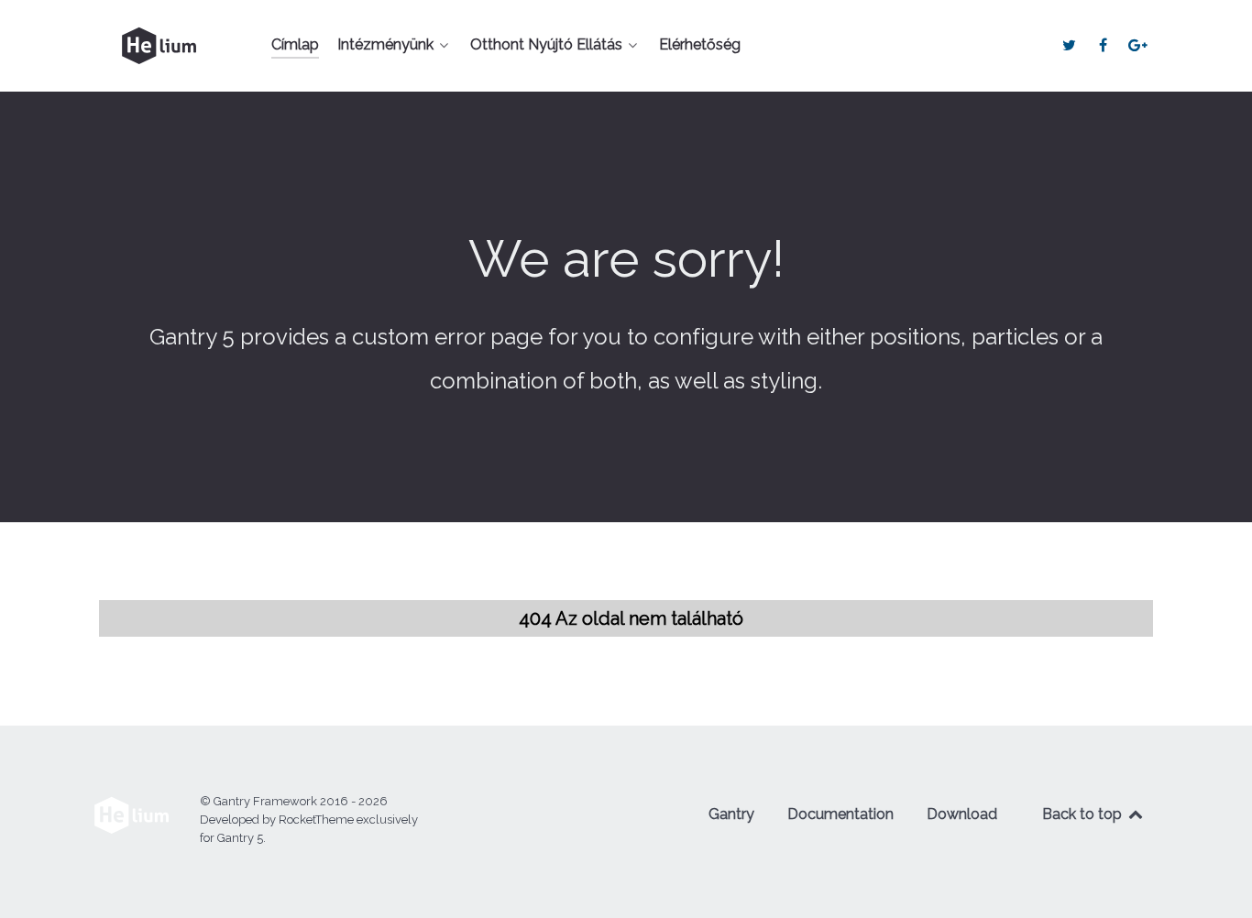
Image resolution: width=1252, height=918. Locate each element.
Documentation (840, 814)
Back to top (1084, 814)
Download (962, 814)
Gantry (731, 814)
